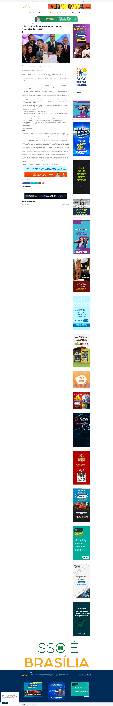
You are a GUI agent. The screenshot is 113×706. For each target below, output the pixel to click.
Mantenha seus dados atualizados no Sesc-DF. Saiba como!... (38, 1)
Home (24, 12)
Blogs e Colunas (73, 12)
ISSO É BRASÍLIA (32, 704)
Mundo (46, 12)
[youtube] (85, 1)
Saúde (58, 12)
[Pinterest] (40, 183)
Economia (52, 12)
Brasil (40, 12)
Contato (85, 704)
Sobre (81, 704)
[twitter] (82, 675)
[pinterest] (90, 675)
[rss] (90, 1)
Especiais (65, 12)
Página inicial (24, 23)
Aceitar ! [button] (5, 702)
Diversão (35, 12)
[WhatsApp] (38, 183)
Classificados (82, 12)
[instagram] (87, 1)
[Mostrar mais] (45, 183)
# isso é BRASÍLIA (30, 23)
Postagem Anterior (25, 204)
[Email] (43, 183)
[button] (87, 12)
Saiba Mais (10, 701)
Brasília (28, 12)
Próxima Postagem (65, 204)
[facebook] (80, 675)
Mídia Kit (89, 704)
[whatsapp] (83, 1)
